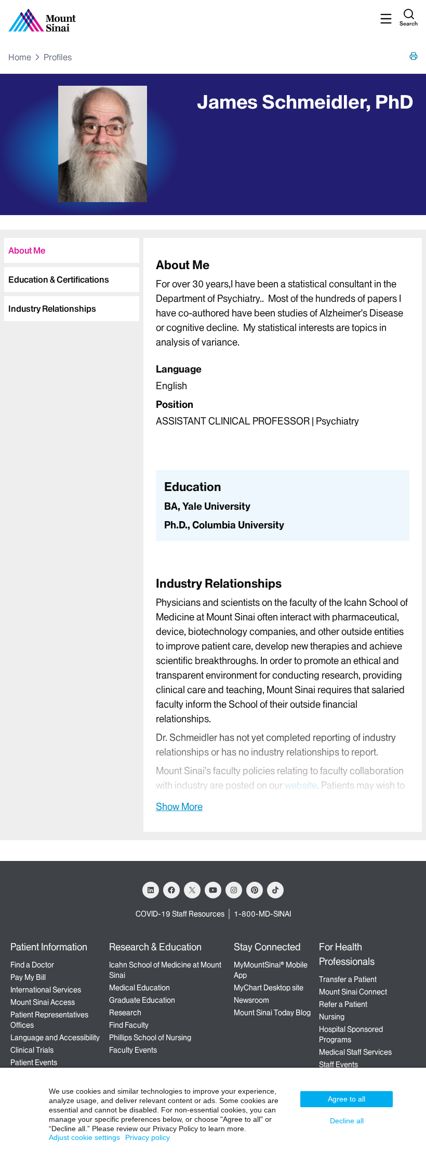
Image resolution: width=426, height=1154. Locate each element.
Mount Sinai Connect (353, 992)
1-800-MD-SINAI (262, 914)
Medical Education (139, 987)
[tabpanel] (282, 345)
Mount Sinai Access (42, 1002)
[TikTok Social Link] (275, 890)
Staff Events (338, 1064)
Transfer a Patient (348, 979)
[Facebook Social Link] (171, 890)
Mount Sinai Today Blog (272, 1012)
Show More (179, 806)
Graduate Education (142, 1000)
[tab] (71, 250)
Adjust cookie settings (84, 1137)
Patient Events (33, 1062)
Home (19, 57)
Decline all (347, 1121)
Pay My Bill (28, 977)
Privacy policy (147, 1137)
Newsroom (251, 1000)
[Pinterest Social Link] (254, 890)
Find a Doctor (32, 965)
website (301, 785)
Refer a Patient (343, 1004)
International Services (45, 989)
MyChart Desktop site (268, 987)
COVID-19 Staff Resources (180, 914)
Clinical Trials (32, 1050)
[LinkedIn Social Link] (150, 890)
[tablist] (69, 275)
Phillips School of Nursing (150, 1037)
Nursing (331, 1017)
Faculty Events (133, 1050)
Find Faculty (129, 1025)
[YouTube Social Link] (213, 890)
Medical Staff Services (355, 1052)
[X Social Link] (192, 890)
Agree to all (346, 1099)
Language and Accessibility (55, 1037)
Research (125, 1012)
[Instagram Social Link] (233, 890)
